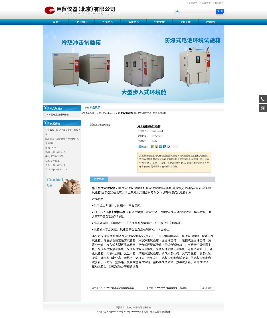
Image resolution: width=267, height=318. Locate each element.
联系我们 (219, 3)
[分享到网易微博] (169, 146)
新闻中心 (133, 22)
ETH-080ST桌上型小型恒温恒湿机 (117, 287)
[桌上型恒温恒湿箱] (100, 124)
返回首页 (193, 3)
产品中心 (107, 22)
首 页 (55, 22)
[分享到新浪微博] (157, 146)
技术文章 (159, 22)
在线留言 (206, 3)
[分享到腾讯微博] (161, 146)
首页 (98, 113)
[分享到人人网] (165, 146)
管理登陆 (166, 311)
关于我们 (81, 22)
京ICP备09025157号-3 (114, 311)
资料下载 (185, 22)
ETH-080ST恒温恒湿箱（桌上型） (171, 287)
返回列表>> (208, 287)
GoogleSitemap (132, 311)
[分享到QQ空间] (153, 146)
